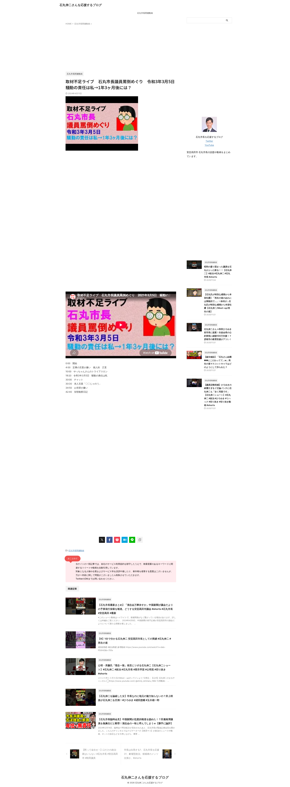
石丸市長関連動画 (145, 13)
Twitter (209, 141)
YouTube (209, 145)
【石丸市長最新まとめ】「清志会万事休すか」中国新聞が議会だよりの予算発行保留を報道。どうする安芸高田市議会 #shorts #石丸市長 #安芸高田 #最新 (135, 609)
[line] (132, 540)
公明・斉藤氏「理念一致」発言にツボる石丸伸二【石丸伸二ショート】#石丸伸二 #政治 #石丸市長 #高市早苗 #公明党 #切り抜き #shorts (134, 669)
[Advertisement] (121, 48)
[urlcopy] (140, 540)
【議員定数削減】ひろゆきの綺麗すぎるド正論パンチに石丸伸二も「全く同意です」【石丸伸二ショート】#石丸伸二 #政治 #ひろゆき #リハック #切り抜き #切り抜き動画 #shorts (218, 394)
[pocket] (117, 540)
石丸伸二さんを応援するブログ (81, 5)
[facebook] (109, 540)
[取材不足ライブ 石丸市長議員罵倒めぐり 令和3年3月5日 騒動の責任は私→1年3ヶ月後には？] (125, 540)
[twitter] (102, 540)
